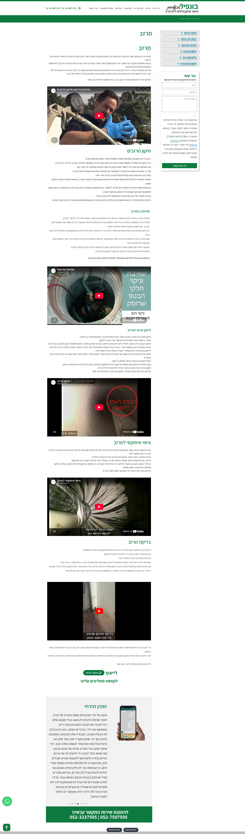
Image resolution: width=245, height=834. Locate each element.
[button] (86, 803)
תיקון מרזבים (145, 158)
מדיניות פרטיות (114, 830)
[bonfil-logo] (182, 8)
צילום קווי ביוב (189, 57)
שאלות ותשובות (106, 8)
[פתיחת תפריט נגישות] (6, 827)
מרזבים (77, 70)
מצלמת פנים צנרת (63, 162)
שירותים (140, 8)
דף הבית (156, 8)
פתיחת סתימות (95, 238)
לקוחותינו (128, 8)
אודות (148, 8)
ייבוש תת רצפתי (189, 39)
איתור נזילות (130, 70)
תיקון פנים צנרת (188, 63)
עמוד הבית (195, 18)
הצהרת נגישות (131, 830)
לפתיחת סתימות (109, 258)
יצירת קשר (93, 8)
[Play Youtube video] (99, 611)
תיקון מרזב (119, 79)
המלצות (118, 8)
